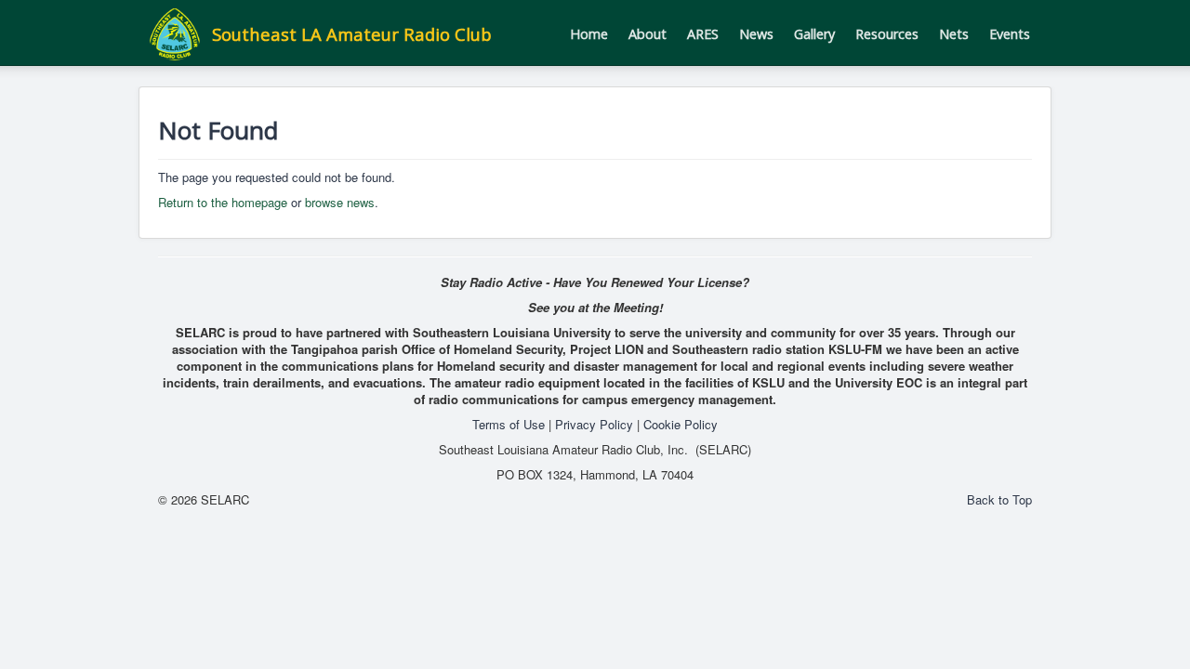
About (647, 34)
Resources (887, 34)
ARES (703, 34)
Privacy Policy (594, 424)
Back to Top (999, 499)
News (756, 34)
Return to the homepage (222, 202)
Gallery (814, 34)
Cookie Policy (680, 424)
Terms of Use (508, 424)
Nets (954, 34)
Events (1009, 34)
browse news (340, 202)
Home (589, 34)
